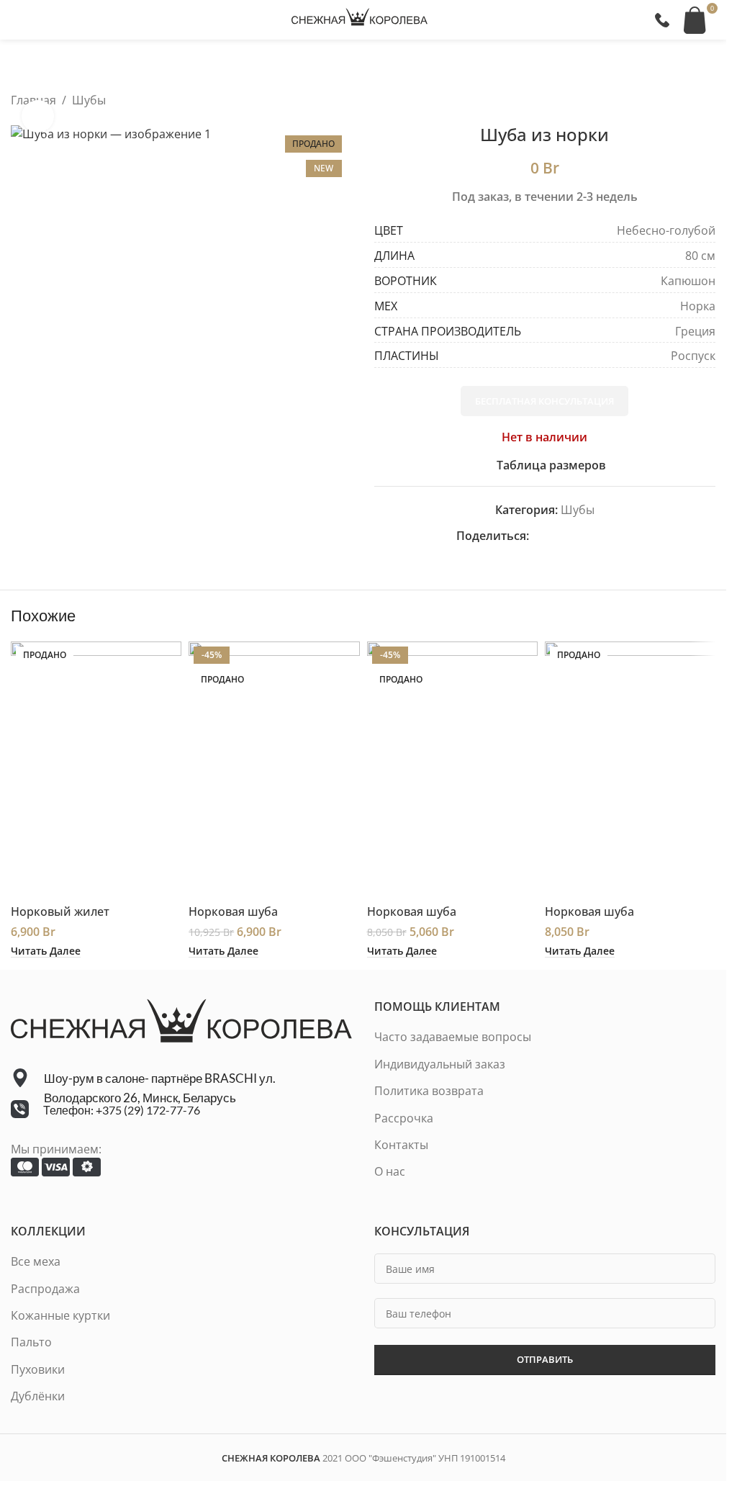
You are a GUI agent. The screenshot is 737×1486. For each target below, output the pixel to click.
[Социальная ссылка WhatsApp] (589, 536)
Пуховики (38, 1369)
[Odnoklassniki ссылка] (572, 536)
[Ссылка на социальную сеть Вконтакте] (606, 536)
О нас (389, 1171)
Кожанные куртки (60, 1315)
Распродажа (45, 1289)
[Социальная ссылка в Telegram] (624, 536)
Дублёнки (38, 1396)
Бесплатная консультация (544, 401)
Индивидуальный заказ (439, 1064)
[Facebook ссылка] (537, 536)
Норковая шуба (233, 911)
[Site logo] (359, 19)
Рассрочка (403, 1118)
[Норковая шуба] (274, 769)
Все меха (35, 1261)
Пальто (31, 1342)
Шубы (89, 100)
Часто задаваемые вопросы (452, 1037)
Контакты (401, 1145)
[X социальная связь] (555, 536)
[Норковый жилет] (96, 769)
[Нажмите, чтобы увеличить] (38, 116)
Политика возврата (429, 1091)
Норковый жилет (60, 911)
